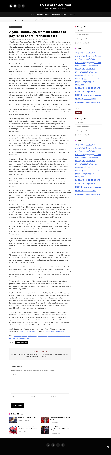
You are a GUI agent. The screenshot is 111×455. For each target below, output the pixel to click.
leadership (79, 78)
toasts (91, 102)
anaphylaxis (80, 53)
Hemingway (93, 65)
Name (13, 396)
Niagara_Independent (21, 342)
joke (86, 75)
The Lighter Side (82, 39)
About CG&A (73, 15)
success (85, 102)
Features (80, 30)
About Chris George (59, 15)
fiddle (81, 65)
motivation (88, 81)
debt (92, 63)
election (97, 62)
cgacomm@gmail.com (17, 39)
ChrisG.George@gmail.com (54, 332)
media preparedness (91, 78)
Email (33, 396)
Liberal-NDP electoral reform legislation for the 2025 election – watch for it (60, 429)
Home (32, 15)
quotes (79, 98)
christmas (80, 62)
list (85, 78)
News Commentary (15, 27)
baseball (89, 53)
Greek (85, 65)
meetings (98, 78)
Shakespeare (87, 99)
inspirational (88, 68)
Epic (77, 65)
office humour (81, 91)
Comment (14, 374)
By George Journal (55, 5)
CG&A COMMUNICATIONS (27, 332)
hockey (78, 69)
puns (99, 95)
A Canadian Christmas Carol (27, 417)
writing (97, 102)
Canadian (84, 59)
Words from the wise (83, 43)
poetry (91, 91)
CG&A (92, 59)
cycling (87, 63)
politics (79, 94)
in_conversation (83, 72)
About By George (43, 15)
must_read (79, 85)
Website (53, 396)
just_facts (91, 75)
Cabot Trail (91, 56)
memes (79, 81)
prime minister (90, 95)
